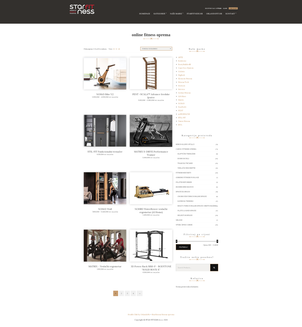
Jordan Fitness (184, 93)
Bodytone (182, 61)
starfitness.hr (195, 13)
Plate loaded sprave (187, 211)
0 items (218, 8)
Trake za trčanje (185, 163)
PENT (180, 110)
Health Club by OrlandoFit (139, 314)
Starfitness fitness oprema (163, 314)
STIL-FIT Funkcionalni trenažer (105, 151)
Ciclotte (181, 71)
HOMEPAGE (144, 13)
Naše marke (176, 13)
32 (116, 49)
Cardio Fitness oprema (186, 149)
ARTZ (180, 57)
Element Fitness (185, 78)
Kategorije (159, 13)
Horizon (181, 86)
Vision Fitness (184, 121)
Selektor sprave (185, 215)
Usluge (179, 220)
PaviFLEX (182, 107)
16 (114, 49)
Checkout (233, 8)
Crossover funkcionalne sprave (192, 196)
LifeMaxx (182, 96)
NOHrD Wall (105, 209)
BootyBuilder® (184, 64)
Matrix (181, 100)
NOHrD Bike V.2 (105, 94)
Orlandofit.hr (214, 13)
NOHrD (181, 103)
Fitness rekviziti (183, 173)
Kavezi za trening (185, 201)
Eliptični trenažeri (186, 154)
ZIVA (180, 125)
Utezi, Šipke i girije (184, 225)
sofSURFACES (184, 114)
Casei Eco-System (185, 68)
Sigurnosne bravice (184, 187)
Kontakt (230, 13)
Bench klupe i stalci (185, 144)
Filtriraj (183, 247)
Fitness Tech (183, 82)
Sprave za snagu (183, 192)
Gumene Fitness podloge (187, 178)
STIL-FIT (182, 118)
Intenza (181, 89)
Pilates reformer (184, 182)
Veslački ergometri (186, 168)
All (119, 49)
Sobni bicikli (183, 159)
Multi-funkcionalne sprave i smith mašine (197, 206)
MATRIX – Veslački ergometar (105, 266)
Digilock (181, 75)
